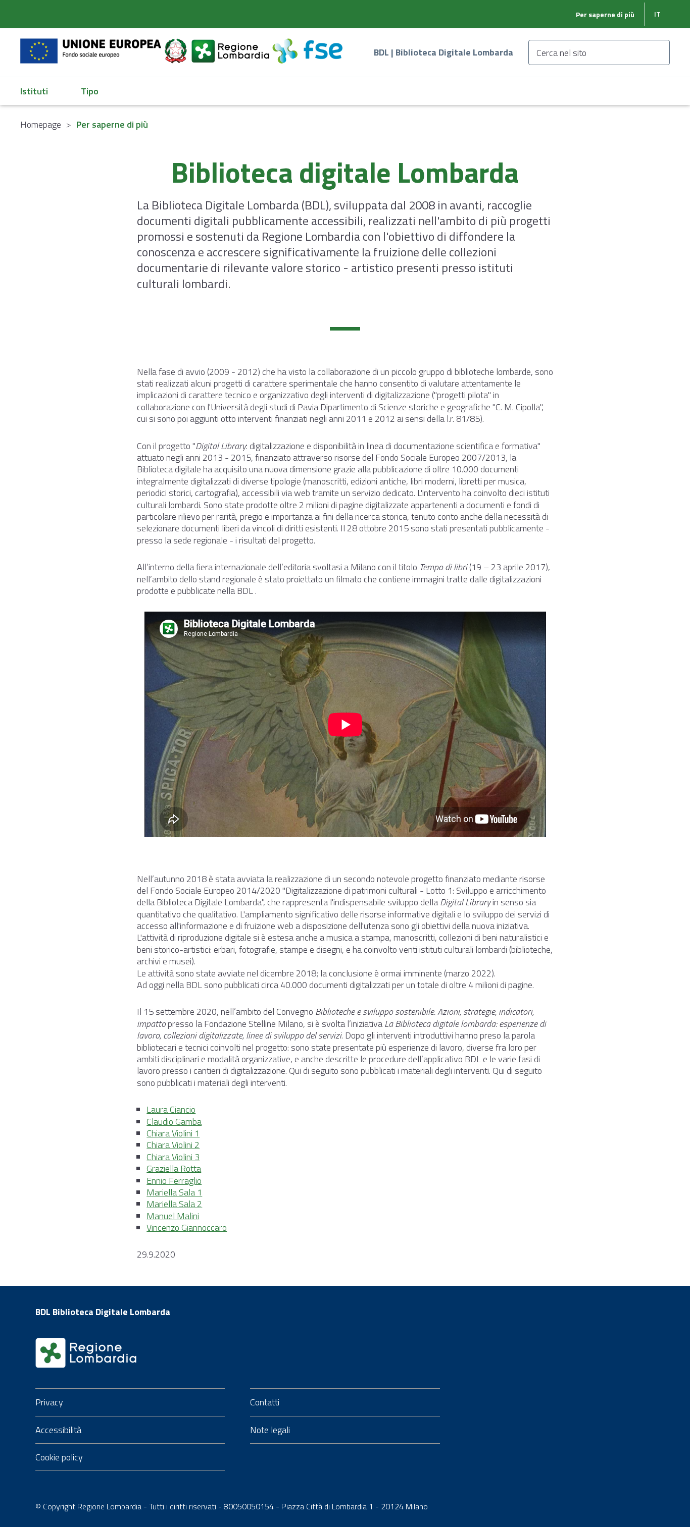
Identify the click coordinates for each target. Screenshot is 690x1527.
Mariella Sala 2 (174, 1204)
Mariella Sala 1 (174, 1192)
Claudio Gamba (174, 1121)
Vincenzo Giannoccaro (186, 1227)
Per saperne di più (605, 14)
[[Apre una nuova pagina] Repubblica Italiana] (176, 45)
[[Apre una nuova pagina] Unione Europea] (91, 45)
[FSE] (307, 45)
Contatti (264, 1402)
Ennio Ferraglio (174, 1180)
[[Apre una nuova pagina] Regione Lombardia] (231, 45)
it (657, 14)
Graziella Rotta (173, 1168)
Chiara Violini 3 (173, 1157)
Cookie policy (59, 1457)
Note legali (270, 1430)
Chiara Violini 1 (173, 1133)
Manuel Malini (172, 1216)
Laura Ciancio (170, 1109)
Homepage (40, 124)
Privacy (49, 1402)
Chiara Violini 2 (173, 1145)
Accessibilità (58, 1430)
